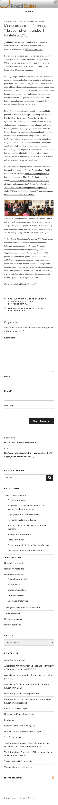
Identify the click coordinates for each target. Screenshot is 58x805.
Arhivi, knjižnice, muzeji (14, 660)
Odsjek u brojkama (13, 619)
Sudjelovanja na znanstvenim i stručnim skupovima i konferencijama (27, 301)
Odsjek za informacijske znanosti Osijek (22, 731)
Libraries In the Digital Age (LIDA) (20, 725)
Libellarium (9, 720)
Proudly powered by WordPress (19, 798)
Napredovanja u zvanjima (19, 534)
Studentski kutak (12, 613)
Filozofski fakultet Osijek (15, 708)
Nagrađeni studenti (13, 563)
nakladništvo (16, 311)
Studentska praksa (17, 590)
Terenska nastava (12, 557)
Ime (7, 376)
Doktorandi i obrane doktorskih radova (26, 550)
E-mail (8, 391)
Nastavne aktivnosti (14, 574)
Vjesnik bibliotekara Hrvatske (18, 767)
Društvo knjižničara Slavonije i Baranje (22, 693)
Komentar (9, 338)
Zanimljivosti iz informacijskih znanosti (22, 607)
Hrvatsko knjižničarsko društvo (19, 714)
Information (13, 778)
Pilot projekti (14, 584)
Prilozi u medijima (16, 539)
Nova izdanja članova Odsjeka (22, 520)
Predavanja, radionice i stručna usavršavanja (28, 545)
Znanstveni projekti (17, 500)
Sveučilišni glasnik (12, 737)
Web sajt (9, 405)
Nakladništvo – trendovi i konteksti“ (19, 42)
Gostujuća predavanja (18, 601)
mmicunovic (37, 22)
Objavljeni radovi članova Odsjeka (23, 514)
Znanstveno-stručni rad (15, 495)
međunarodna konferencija (25, 308)
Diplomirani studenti (17, 579)
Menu (30, 11)
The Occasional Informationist (18, 761)
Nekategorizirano (12, 624)
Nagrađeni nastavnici (14, 569)
